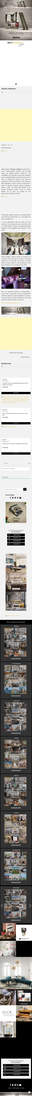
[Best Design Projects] (16, 44)
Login (29, 463)
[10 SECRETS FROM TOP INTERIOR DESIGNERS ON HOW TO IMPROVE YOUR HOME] (16, 376)
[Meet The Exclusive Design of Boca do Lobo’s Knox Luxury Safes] (16, 399)
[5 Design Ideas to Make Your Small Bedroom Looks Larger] (8, 426)
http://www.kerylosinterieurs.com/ (10, 303)
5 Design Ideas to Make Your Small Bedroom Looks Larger (15, 443)
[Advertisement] (16, 65)
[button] (30, 906)
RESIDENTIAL (3, 145)
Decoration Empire (25, 357)
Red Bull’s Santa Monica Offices (16, 352)
